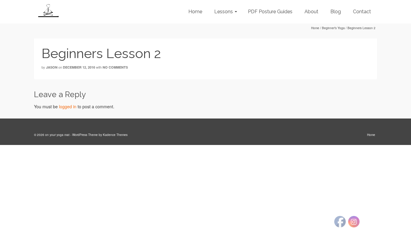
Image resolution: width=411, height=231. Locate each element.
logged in (67, 106)
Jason (51, 67)
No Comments (115, 67)
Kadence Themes (115, 135)
